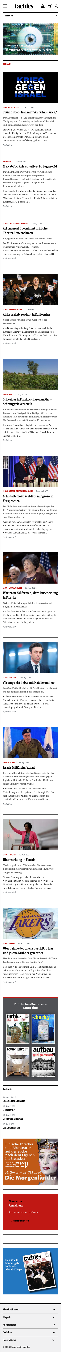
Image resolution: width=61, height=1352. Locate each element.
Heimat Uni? (9, 1110)
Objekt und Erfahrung (13, 1119)
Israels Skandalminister (14, 1101)
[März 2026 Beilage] (43, 1029)
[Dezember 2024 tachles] (17, 1029)
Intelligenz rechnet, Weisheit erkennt (30, 50)
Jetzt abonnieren (20, 1221)
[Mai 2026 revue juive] (17, 1063)
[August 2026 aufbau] (43, 1063)
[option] (30, 39)
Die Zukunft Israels (11, 1128)
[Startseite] (24, 6)
